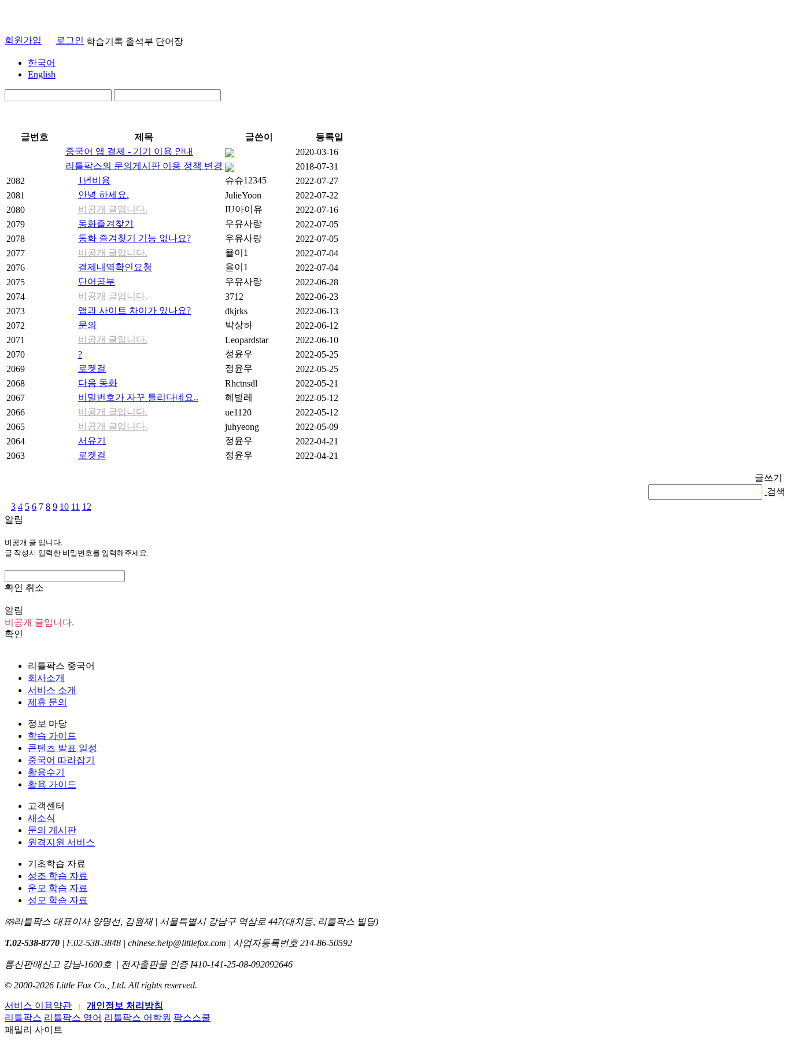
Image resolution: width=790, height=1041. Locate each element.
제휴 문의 (47, 702)
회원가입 (23, 40)
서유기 (92, 441)
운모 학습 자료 (58, 888)
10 (64, 507)
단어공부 (96, 281)
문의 (87, 325)
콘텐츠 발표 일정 (62, 748)
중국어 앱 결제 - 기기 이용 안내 (129, 151)
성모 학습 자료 (58, 900)
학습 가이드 (52, 736)
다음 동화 (97, 383)
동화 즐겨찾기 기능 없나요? (134, 238)
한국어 (42, 63)
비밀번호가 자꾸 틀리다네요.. (138, 397)
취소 (34, 588)
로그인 (70, 40)
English (42, 74)
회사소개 (46, 678)
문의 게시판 (52, 830)
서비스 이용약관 (38, 1005)
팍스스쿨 (192, 1017)
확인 (14, 634)
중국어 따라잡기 (61, 760)
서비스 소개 (52, 690)
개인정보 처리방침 (125, 1005)
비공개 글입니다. (112, 209)
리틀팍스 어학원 (137, 1017)
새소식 (42, 818)
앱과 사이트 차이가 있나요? (134, 310)
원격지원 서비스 (61, 842)
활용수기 (46, 772)
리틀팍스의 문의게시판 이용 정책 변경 (144, 166)
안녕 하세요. (103, 195)
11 (75, 507)
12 (86, 507)
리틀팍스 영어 (73, 1017)
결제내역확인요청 (115, 267)
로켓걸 (92, 368)
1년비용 (94, 180)
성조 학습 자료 (58, 876)
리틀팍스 (23, 1017)
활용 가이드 (52, 784)
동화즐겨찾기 (106, 224)
